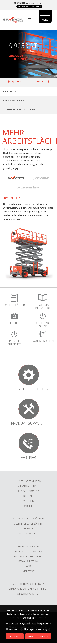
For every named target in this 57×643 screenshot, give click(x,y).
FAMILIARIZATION (43, 341)
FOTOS (14, 323)
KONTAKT (28, 495)
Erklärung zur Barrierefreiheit (28, 588)
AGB (28, 566)
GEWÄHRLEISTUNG (28, 561)
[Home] (13, 19)
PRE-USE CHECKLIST (14, 343)
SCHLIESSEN (15, 636)
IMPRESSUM (28, 571)
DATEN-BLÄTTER (14, 304)
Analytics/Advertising (38, 629)
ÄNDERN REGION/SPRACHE (29, 6)
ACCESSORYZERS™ (28, 533)
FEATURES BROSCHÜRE (42, 306)
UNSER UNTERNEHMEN (28, 481)
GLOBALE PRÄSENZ (28, 491)
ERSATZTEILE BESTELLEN (28, 551)
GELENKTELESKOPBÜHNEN (28, 523)
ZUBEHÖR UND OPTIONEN (19, 109)
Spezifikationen (13, 100)
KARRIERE (28, 505)
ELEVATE (28, 528)
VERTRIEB (28, 500)
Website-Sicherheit (28, 593)
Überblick (9, 91)
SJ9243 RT (16, 81)
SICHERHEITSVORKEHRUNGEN (28, 583)
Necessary (15, 629)
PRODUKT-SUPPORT (28, 546)
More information (38, 636)
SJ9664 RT (40, 81)
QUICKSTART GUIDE (43, 324)
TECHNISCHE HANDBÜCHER (28, 556)
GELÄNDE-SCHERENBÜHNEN (28, 518)
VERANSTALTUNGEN (28, 485)
